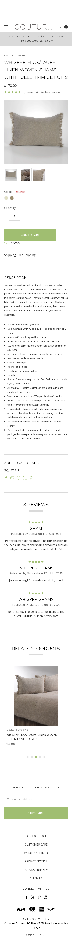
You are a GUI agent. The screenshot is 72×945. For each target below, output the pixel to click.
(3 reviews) (31, 92)
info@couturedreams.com (26, 404)
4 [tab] (40, 757)
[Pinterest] (31, 478)
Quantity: (10, 208)
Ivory (27, 337)
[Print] (18, 478)
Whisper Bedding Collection (48, 396)
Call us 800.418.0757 (36, 919)
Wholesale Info (36, 853)
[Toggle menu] (5, 27)
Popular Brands (36, 870)
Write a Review (50, 92)
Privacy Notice (36, 861)
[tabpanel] (36, 709)
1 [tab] (28, 757)
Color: (14, 192)
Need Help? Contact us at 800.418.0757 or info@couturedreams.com (36, 38)
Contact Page (36, 836)
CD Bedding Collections (29, 388)
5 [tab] (44, 757)
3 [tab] (36, 757)
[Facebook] (6, 478)
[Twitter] (25, 478)
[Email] (12, 478)
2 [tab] (32, 757)
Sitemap (36, 878)
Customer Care (36, 844)
